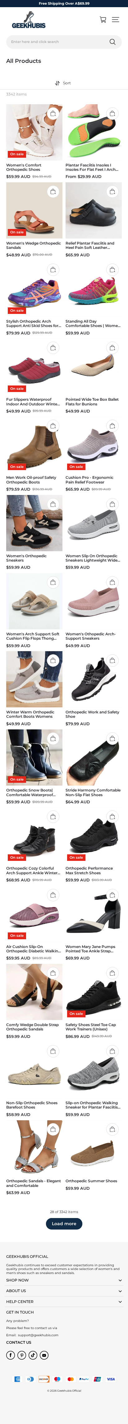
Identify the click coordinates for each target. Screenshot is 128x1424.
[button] (115, 19)
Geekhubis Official (69, 1390)
